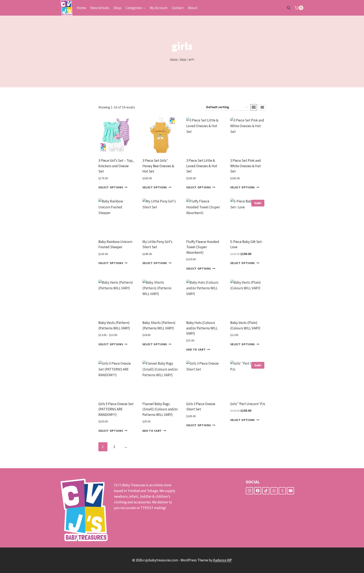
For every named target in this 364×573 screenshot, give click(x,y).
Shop (117, 7)
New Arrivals (99, 7)
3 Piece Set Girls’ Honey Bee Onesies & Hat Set (158, 166)
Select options (110, 187)
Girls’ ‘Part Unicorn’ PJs (247, 404)
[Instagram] (249, 490)
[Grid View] (253, 107)
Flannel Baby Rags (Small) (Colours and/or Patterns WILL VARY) (160, 409)
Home (81, 7)
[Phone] (282, 490)
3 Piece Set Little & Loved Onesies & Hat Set (201, 166)
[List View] (262, 107)
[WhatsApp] (274, 490)
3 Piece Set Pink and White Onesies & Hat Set (245, 166)
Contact (178, 7)
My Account (158, 7)
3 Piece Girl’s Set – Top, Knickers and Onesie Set (116, 166)
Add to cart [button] (196, 349)
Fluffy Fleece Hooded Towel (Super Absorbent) (202, 247)
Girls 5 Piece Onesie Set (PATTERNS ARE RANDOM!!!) (116, 409)
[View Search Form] (288, 8)
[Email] (290, 490)
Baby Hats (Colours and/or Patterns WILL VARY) (202, 328)
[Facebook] (257, 490)
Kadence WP (222, 560)
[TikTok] (265, 490)
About (192, 7)
